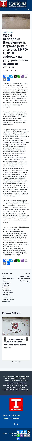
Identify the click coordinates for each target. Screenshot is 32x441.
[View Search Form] (28, 9)
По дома (10, 32)
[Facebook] (14, 424)
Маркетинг (16, 415)
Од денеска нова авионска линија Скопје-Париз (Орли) (24, 278)
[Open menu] (16, 9)
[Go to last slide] (5, 339)
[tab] (12, 361)
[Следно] (27, 339)
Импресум (6, 415)
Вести (5, 32)
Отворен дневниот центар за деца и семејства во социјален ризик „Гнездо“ (16, 342)
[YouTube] (17, 424)
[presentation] (16, 326)
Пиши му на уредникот (11, 418)
